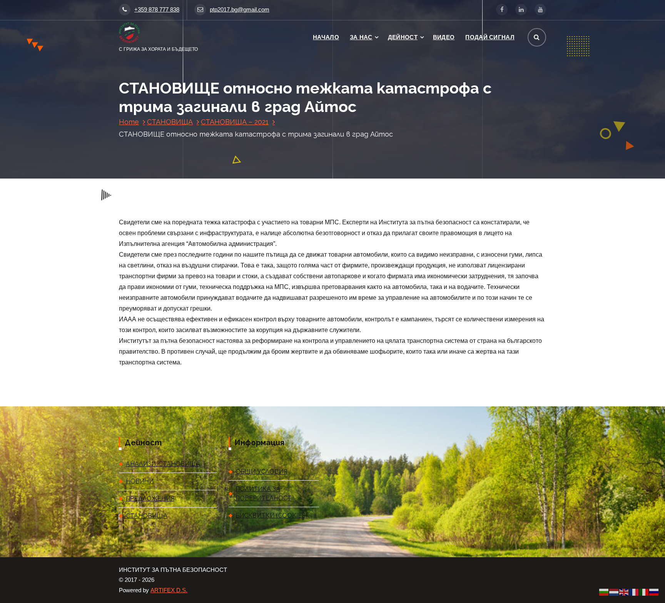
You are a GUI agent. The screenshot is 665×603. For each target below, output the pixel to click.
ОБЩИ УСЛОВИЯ (261, 471)
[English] (624, 592)
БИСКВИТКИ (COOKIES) (271, 515)
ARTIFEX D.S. (168, 590)
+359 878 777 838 (156, 10)
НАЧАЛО (326, 37)
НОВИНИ (140, 481)
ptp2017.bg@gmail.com (239, 10)
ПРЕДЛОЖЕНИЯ (150, 498)
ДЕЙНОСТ (403, 37)
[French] (634, 592)
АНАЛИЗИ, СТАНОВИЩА (163, 464)
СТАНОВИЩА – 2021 (235, 122)
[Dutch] (614, 592)
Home (129, 122)
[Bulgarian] (604, 592)
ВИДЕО (444, 37)
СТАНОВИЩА (170, 122)
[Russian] (654, 592)
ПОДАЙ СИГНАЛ (490, 37)
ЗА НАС (361, 37)
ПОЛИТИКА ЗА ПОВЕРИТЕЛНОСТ (264, 493)
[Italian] (644, 592)
